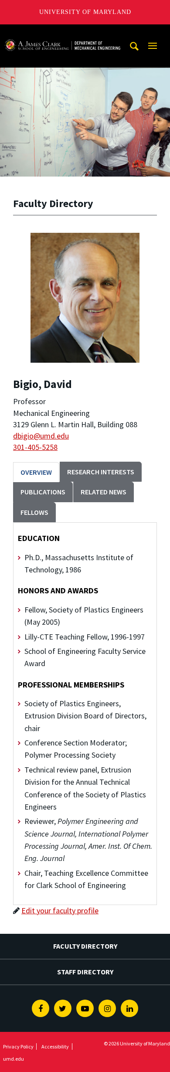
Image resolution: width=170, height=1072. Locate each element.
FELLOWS (34, 512)
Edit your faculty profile (60, 910)
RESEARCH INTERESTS (100, 471)
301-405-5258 (35, 447)
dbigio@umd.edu (41, 436)
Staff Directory (85, 971)
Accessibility (55, 1046)
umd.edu (13, 1058)
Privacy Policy (18, 1046)
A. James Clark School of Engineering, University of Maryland (62, 32)
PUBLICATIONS (42, 491)
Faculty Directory (85, 946)
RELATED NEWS (103, 491)
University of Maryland (85, 12)
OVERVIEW (36, 472)
